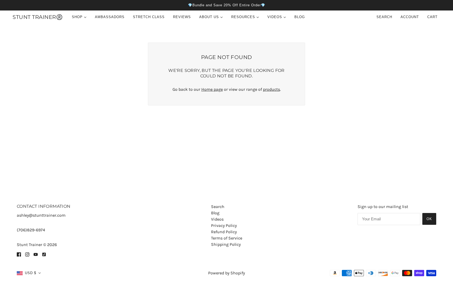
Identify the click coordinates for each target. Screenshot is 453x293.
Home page (212, 89)
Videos (217, 219)
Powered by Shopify (226, 272)
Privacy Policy (224, 225)
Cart (433, 17)
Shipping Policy (226, 244)
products (271, 89)
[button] (29, 273)
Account (410, 17)
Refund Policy (224, 231)
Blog (215, 212)
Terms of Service (226, 238)
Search (384, 17)
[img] (19, 254)
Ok (429, 219)
